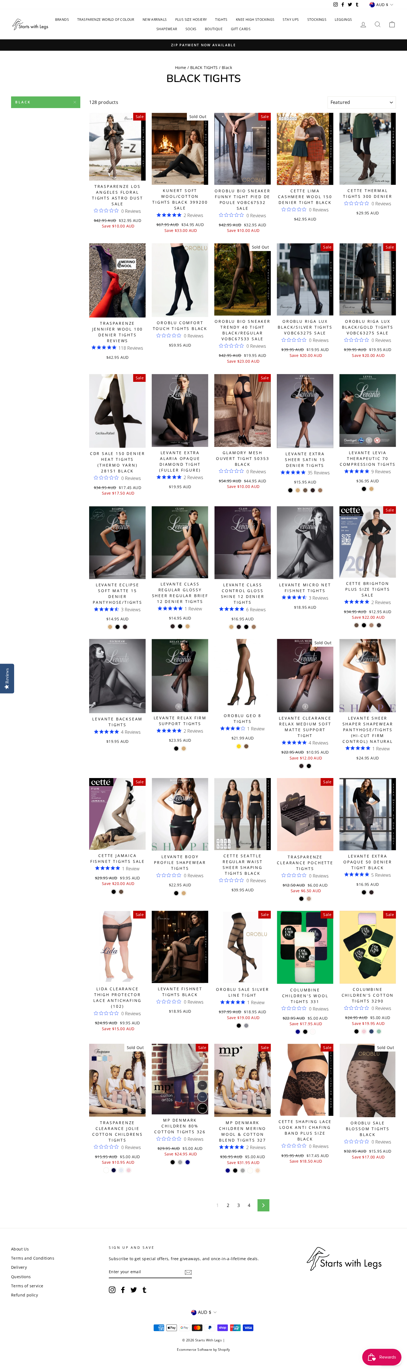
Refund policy (24, 1295)
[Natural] (297, 490)
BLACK (23, 102)
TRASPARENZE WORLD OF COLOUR (105, 19)
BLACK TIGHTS (204, 67)
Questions (21, 1276)
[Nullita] (305, 490)
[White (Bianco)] (106, 1170)
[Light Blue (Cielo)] (121, 1170)
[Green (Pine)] (379, 1031)
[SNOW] (312, 1031)
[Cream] (250, 1170)
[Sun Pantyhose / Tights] (238, 746)
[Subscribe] (188, 1272)
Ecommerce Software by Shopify (203, 1349)
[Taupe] (379, 625)
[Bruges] (356, 625)
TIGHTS (221, 19)
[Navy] (187, 1162)
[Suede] (320, 490)
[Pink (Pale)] (364, 1031)
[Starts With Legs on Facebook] (123, 1289)
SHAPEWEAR (166, 29)
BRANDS (62, 19)
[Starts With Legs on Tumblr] (144, 1289)
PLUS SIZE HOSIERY (191, 19)
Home (180, 67)
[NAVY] (297, 1031)
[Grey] (180, 1162)
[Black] (364, 625)
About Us (20, 1249)
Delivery (19, 1267)
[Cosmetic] (308, 898)
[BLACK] (305, 1031)
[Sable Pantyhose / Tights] (246, 746)
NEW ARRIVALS (155, 19)
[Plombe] (246, 1025)
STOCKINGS (317, 19)
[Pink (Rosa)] (128, 1170)
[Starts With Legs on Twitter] (133, 1289)
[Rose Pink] (257, 1170)
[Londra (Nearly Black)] (312, 490)
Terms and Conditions (32, 1258)
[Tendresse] (371, 625)
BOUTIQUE (214, 29)
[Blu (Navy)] (113, 1170)
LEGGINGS (343, 19)
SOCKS (191, 29)
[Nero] (308, 766)
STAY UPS (291, 19)
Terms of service (27, 1285)
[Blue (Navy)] (371, 1031)
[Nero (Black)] (290, 490)
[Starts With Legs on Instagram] (112, 1289)
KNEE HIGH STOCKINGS (255, 19)
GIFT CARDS (241, 29)
